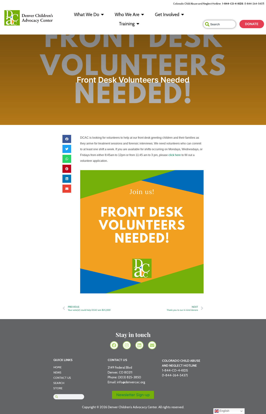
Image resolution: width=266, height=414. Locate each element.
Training (127, 23)
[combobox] (219, 24)
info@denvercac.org (131, 382)
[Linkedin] (139, 345)
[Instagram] (127, 345)
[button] (66, 139)
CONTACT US (117, 360)
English (224, 410)
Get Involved (167, 14)
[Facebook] (114, 345)
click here (174, 155)
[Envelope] (152, 345)
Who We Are (127, 14)
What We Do (86, 14)
